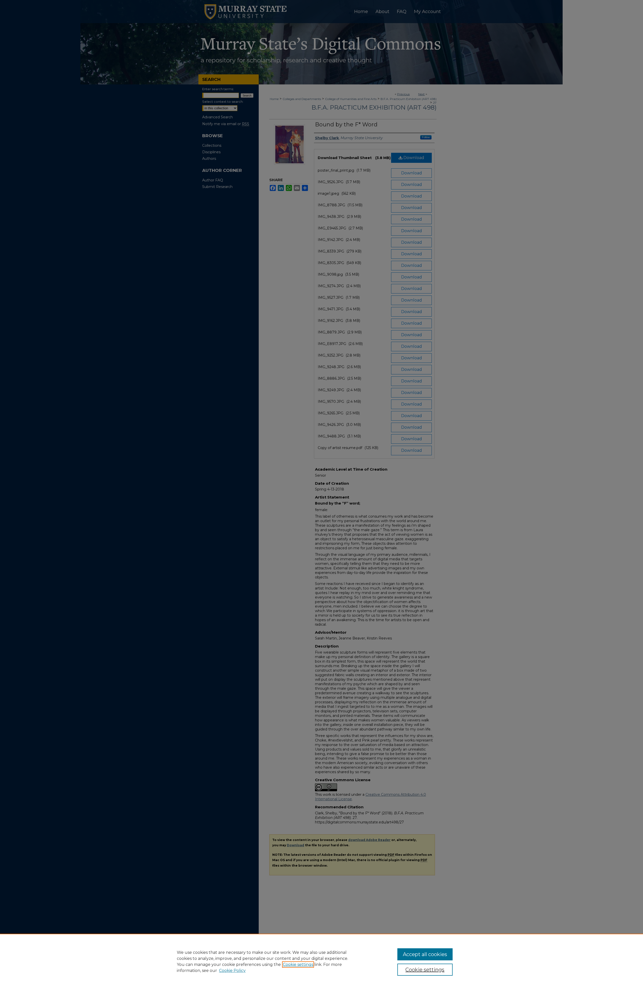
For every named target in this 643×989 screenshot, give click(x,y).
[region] (321, 961)
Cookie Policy (232, 970)
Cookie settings (298, 964)
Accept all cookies (425, 954)
